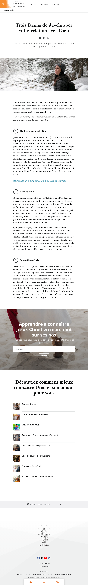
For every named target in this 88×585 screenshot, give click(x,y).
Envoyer (44, 355)
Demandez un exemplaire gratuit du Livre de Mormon (39, 180)
